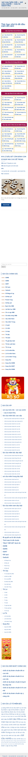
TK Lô (5, 589)
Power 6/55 (9, 300)
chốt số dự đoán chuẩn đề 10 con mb (13, 672)
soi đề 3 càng (21, 744)
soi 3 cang (22, 714)
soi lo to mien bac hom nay (14, 742)
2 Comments (6, 173)
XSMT (7, 284)
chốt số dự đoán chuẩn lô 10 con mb (13, 677)
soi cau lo (5, 719)
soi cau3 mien (9, 716)
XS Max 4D (8, 296)
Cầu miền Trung (10, 322)
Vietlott (7, 290)
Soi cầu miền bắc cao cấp (12, 416)
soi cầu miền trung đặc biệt (13, 476)
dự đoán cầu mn (13, 712)
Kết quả (7, 287)
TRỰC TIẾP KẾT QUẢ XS (11, 543)
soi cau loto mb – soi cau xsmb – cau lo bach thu (12, 4)
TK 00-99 (8, 347)
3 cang (3, 708)
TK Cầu (5, 571)
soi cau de (22, 716)
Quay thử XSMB (10, 363)
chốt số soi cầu (11, 708)
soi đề (16, 744)
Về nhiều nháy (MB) (11, 315)
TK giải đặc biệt (10, 341)
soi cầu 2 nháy (9, 727)
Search (3, 266)
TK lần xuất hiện (10, 344)
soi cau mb (14, 719)
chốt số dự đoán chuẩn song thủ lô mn (12, 534)
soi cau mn (13, 722)
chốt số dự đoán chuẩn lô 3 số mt (11, 489)
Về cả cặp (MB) (9, 312)
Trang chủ (4, 756)
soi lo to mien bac (4, 742)
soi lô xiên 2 (5, 743)
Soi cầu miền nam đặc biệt (12, 505)
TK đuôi (7, 337)
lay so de (15, 714)
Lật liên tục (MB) (10, 309)
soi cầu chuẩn (19, 727)
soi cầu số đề (15, 732)
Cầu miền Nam (9, 318)
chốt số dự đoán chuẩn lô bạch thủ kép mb (14, 683)
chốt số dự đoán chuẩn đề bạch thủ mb (12, 436)
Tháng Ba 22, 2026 (11, 163)
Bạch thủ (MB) (9, 306)
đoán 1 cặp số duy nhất (9, 746)
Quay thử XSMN (10, 369)
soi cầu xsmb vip (17, 738)
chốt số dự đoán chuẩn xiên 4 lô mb (12, 473)
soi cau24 (15, 716)
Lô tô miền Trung (10, 356)
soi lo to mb (23, 740)
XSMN (7, 281)
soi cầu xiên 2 (16, 735)
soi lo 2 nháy (13, 740)
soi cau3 (3, 716)
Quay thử (8, 360)
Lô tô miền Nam (10, 353)
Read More (6, 204)
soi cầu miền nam (14, 730)
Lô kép (7, 331)
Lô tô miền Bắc (10, 350)
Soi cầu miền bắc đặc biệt (12, 452)
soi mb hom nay (11, 743)
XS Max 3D (8, 303)
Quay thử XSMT (10, 366)
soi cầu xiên (7, 735)
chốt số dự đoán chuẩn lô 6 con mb (14, 689)
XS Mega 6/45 (9, 293)
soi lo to (18, 740)
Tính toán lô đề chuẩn (11, 540)
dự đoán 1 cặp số (7, 710)
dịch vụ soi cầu (21, 708)
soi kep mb (7, 740)
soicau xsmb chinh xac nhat (13, 724)
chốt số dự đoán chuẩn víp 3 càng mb (13, 694)
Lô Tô (5, 613)
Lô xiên (7, 328)
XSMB (7, 277)
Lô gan (7, 325)
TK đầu (7, 334)
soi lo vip (21, 742)
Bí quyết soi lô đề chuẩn (12, 165)
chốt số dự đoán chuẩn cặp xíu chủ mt (12, 481)
